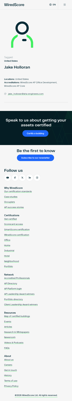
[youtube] (7, 177)
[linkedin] (29, 177)
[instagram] (37, 177)
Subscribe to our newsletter (35, 158)
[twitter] (22, 177)
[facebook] (15, 177)
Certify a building (35, 133)
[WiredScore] (14, 4)
